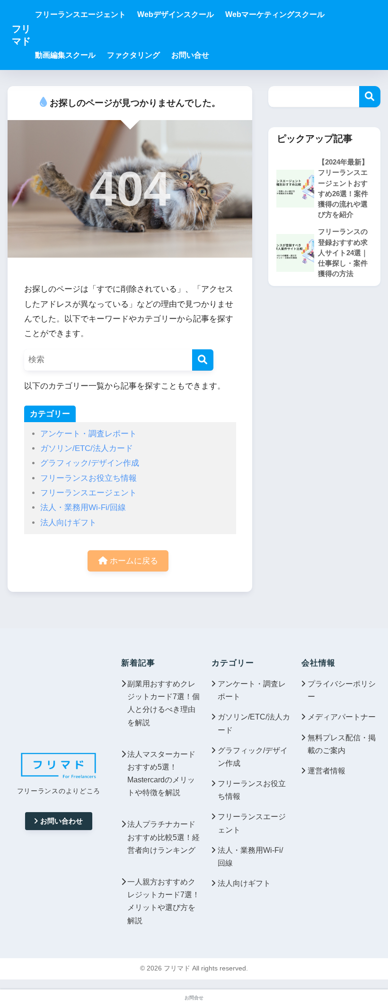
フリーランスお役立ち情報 (88, 478)
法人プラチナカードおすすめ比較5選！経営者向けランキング (163, 837)
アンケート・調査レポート (88, 433)
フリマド (21, 35)
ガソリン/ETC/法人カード (86, 448)
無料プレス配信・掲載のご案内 (342, 744)
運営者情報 (326, 771)
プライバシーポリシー (342, 690)
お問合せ (194, 997)
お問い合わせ (61, 821)
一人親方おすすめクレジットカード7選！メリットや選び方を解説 (163, 901)
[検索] (202, 360)
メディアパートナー (342, 717)
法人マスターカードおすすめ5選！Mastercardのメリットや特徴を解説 (161, 773)
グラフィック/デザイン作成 (89, 463)
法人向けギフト (68, 522)
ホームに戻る (132, 560)
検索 (369, 96)
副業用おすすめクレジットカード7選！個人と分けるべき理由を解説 (163, 703)
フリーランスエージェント (88, 492)
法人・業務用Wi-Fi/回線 (83, 507)
